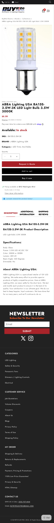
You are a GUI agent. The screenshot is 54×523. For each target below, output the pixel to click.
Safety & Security (12, 366)
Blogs (7, 421)
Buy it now (27, 178)
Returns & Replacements (15, 459)
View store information (14, 193)
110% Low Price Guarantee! (17, 476)
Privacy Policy (11, 426)
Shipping (5, 120)
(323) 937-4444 (24, 502)
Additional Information (27, 213)
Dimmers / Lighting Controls (17, 377)
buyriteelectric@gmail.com (22, 506)
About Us (9, 415)
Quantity (5, 151)
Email (16, 2)
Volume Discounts (12, 404)
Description (11, 213)
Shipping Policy (11, 438)
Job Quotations (11, 398)
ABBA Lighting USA (19, 141)
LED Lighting (10, 360)
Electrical (9, 383)
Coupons (9, 410)
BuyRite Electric (7, 19)
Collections (26, 19)
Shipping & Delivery (13, 453)
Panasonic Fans (11, 371)
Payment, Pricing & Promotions (18, 470)
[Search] (50, 2)
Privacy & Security (13, 482)
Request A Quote (27, 164)
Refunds (8, 465)
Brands (17, 19)
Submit (27, 331)
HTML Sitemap (11, 487)
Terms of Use (10, 432)
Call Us (7, 2)
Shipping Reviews (43, 213)
